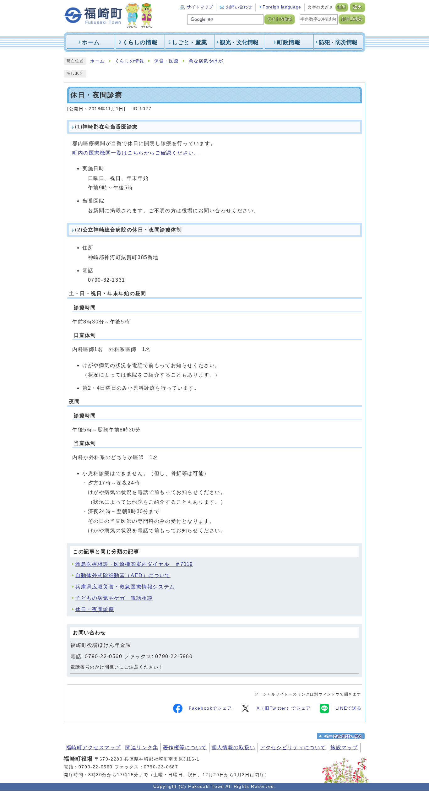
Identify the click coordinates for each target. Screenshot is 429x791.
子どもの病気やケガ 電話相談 (114, 598)
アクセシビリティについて (293, 747)
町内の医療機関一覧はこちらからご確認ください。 (135, 152)
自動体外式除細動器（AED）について (123, 575)
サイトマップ (200, 7)
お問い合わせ (239, 7)
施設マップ (344, 747)
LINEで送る (348, 708)
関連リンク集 (141, 747)
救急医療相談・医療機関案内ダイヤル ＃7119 (134, 564)
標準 (341, 7)
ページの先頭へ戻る (343, 736)
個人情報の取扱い (234, 747)
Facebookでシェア (210, 708)
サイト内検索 (279, 19)
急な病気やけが (206, 61)
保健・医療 (166, 61)
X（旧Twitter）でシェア (284, 708)
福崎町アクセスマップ (93, 747)
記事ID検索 (352, 19)
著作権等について (185, 747)
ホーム (97, 61)
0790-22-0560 (103, 656)
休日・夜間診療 (94, 609)
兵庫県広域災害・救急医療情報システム (125, 586)
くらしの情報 (129, 61)
